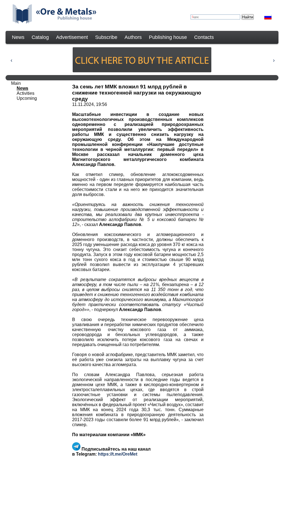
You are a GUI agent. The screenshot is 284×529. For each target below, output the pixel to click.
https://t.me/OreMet (117, 454)
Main (16, 83)
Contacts (204, 37)
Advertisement (72, 37)
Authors (133, 37)
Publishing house (168, 37)
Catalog (40, 37)
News (18, 37)
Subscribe (106, 37)
